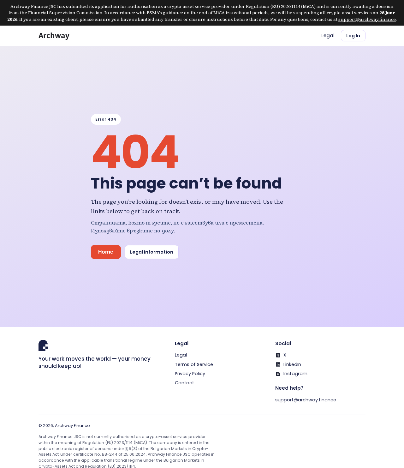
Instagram (295, 373)
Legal (328, 35)
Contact (184, 383)
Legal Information (151, 252)
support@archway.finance (367, 19)
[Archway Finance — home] (59, 35)
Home (105, 251)
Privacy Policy (190, 373)
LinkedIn (292, 364)
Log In (353, 36)
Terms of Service (194, 364)
